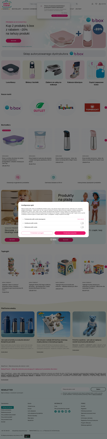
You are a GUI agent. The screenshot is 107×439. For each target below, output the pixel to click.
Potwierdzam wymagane (37, 233)
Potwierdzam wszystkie (70, 233)
